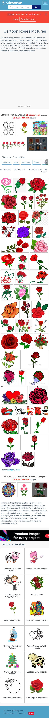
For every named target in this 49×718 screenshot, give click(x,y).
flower (37, 162)
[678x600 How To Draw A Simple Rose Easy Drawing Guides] (10, 444)
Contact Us (21, 713)
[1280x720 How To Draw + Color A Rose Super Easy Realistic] (37, 412)
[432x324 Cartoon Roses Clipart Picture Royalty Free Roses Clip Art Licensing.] (37, 378)
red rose (26, 162)
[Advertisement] (24, 79)
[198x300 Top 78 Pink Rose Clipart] (6, 186)
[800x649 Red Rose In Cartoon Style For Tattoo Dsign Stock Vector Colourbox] (37, 186)
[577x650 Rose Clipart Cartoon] (21, 293)
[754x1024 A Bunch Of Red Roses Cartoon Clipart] (42, 202)
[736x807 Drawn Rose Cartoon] (20, 412)
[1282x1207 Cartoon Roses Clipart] (8, 233)
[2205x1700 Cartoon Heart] (14, 396)
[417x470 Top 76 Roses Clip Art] (40, 310)
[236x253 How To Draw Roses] (9, 426)
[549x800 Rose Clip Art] (7, 293)
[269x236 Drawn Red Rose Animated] (40, 233)
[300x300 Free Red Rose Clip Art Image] (9, 218)
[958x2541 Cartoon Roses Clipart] (22, 378)
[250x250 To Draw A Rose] (40, 326)
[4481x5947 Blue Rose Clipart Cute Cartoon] (26, 342)
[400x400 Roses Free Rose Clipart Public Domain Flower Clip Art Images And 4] (10, 310)
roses (17, 470)
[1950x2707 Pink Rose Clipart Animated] (24, 218)
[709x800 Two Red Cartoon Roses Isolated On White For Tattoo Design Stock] (7, 326)
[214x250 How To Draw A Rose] (40, 426)
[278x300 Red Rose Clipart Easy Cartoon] (7, 278)
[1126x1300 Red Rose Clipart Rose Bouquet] (21, 278)
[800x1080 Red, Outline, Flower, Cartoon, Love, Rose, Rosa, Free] (28, 460)
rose (16, 162)
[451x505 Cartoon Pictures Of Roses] (10, 360)
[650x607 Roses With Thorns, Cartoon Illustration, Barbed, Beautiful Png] (23, 326)
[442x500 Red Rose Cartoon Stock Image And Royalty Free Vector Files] (26, 202)
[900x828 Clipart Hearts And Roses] (7, 412)
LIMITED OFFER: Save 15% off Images (24, 115)
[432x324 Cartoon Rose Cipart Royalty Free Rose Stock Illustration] (34, 360)
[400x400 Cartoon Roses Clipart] (9, 202)
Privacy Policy (9, 713)
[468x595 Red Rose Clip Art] (8, 263)
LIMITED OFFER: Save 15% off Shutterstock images (24, 477)
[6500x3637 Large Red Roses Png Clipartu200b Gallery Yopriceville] (15, 247)
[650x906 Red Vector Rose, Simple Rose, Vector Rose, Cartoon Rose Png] (19, 186)
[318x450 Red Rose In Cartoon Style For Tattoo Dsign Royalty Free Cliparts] (22, 263)
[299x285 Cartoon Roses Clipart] (24, 233)
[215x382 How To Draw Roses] (25, 426)
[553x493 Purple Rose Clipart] (10, 460)
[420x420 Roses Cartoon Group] (39, 293)
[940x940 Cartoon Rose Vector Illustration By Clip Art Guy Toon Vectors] (9, 378)
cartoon (6, 162)
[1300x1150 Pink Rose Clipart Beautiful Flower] (39, 247)
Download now (27, 19)
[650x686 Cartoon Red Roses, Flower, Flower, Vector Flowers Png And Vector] (38, 396)
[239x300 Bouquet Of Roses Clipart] (41, 342)
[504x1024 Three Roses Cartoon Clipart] (25, 310)
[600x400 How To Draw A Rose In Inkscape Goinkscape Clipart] (35, 444)
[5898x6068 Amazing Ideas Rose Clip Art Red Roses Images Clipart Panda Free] (9, 342)
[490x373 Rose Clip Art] (38, 278)
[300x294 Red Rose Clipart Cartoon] (39, 263)
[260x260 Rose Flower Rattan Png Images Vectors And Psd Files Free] (40, 218)
